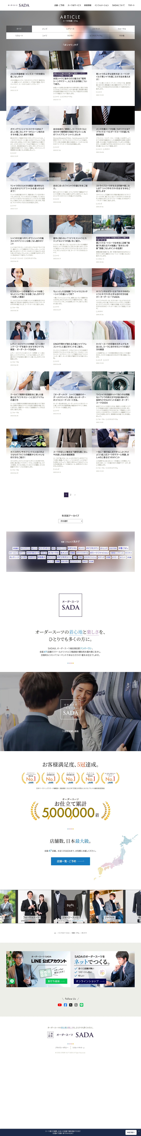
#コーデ (50, 561)
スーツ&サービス (74, 5)
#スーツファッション (99, 553)
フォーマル (122, 29)
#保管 (108, 557)
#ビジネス (128, 552)
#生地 (91, 561)
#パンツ (122, 557)
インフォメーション (102, 5)
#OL (53, 548)
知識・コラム (65, 542)
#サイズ (22, 552)
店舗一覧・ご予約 (66, 861)
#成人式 (43, 552)
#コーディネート (44, 548)
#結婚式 (16, 548)
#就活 (80, 557)
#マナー (115, 557)
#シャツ (81, 548)
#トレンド (104, 548)
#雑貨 (72, 553)
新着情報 (87, 5)
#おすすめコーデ (33, 553)
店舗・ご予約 (59, 5)
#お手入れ (32, 557)
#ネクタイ (64, 561)
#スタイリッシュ (90, 557)
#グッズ (101, 557)
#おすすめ (113, 548)
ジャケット (96, 29)
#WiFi (85, 561)
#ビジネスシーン (64, 557)
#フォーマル (53, 553)
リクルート (19, 35)
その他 (121, 35)
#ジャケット (51, 557)
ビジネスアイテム (96, 35)
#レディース (14, 557)
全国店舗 (45, 652)
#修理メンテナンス (116, 553)
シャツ (45, 35)
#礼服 (129, 557)
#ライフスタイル (82, 553)
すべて (19, 29)
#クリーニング (61, 548)
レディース (70, 29)
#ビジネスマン (92, 548)
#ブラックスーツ (75, 561)
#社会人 (41, 557)
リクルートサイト (77, 1047)
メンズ (44, 29)
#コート (34, 548)
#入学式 (24, 557)
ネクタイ (70, 35)
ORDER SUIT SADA (67, 1053)
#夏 (75, 557)
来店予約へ (131, 1132)
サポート (131, 5)
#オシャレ (72, 548)
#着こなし (123, 548)
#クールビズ (13, 553)
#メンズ (64, 553)
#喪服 (57, 561)
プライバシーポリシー (62, 1047)
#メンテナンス (25, 548)
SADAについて (118, 5)
